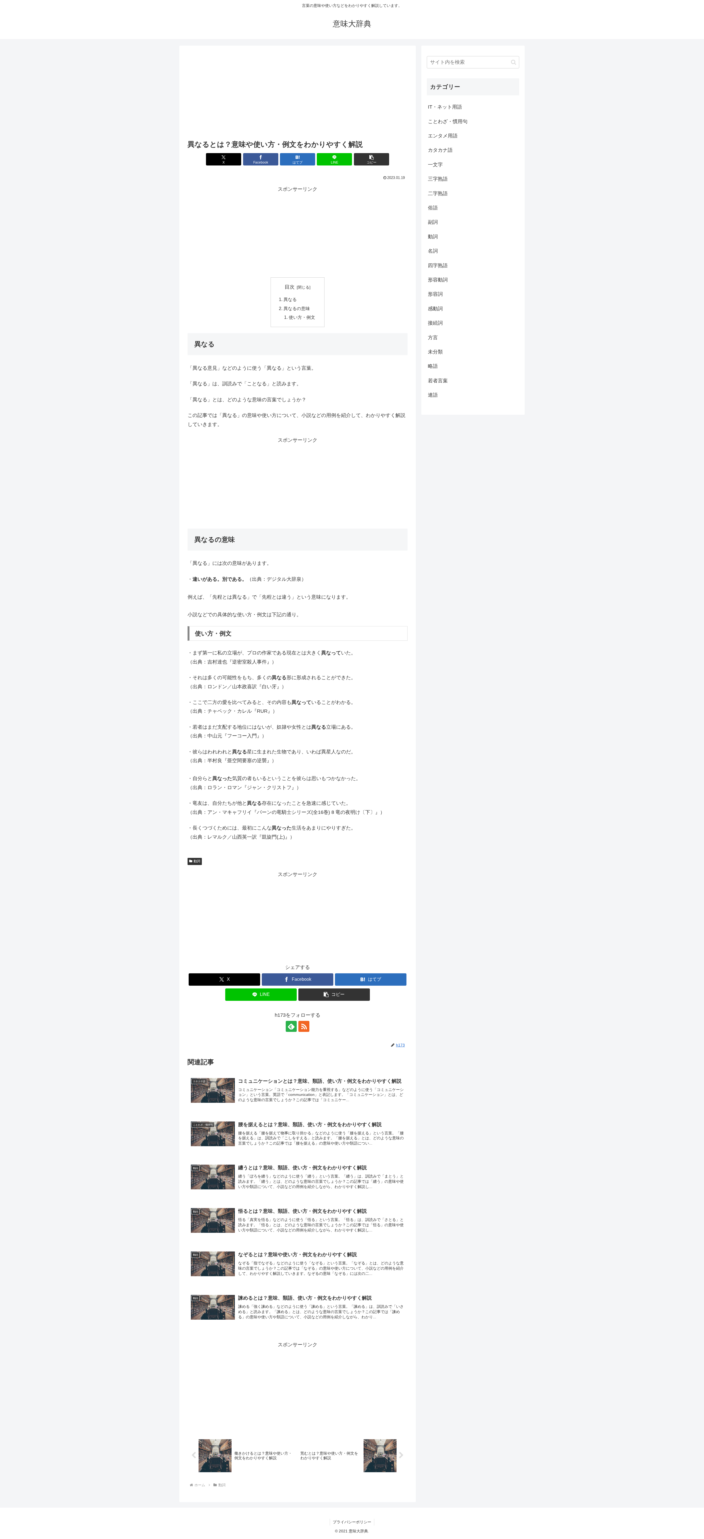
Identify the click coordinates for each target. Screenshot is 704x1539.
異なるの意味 (297, 308)
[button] (371, 159)
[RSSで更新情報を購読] (303, 1026)
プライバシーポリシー (352, 1522)
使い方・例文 (302, 317)
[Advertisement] (298, 94)
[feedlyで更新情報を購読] (291, 1026)
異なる (290, 299)
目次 (290, 287)
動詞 (197, 861)
